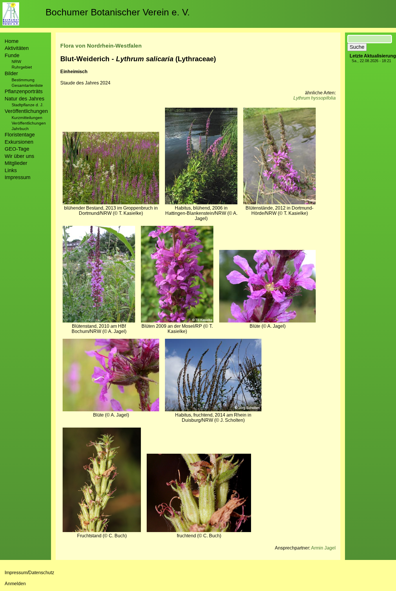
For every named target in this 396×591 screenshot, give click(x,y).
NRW (16, 61)
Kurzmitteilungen (27, 117)
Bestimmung (23, 80)
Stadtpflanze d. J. (27, 104)
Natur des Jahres (24, 99)
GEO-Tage (17, 149)
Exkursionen (19, 142)
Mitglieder (16, 163)
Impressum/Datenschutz (29, 572)
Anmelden (15, 583)
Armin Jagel (323, 547)
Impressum (17, 177)
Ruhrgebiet (22, 67)
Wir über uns (19, 156)
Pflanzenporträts (24, 91)
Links (11, 170)
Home (12, 41)
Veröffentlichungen (29, 123)
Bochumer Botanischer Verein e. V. (118, 12)
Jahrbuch (20, 128)
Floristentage (20, 135)
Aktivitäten (17, 48)
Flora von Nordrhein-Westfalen (101, 46)
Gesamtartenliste (27, 85)
